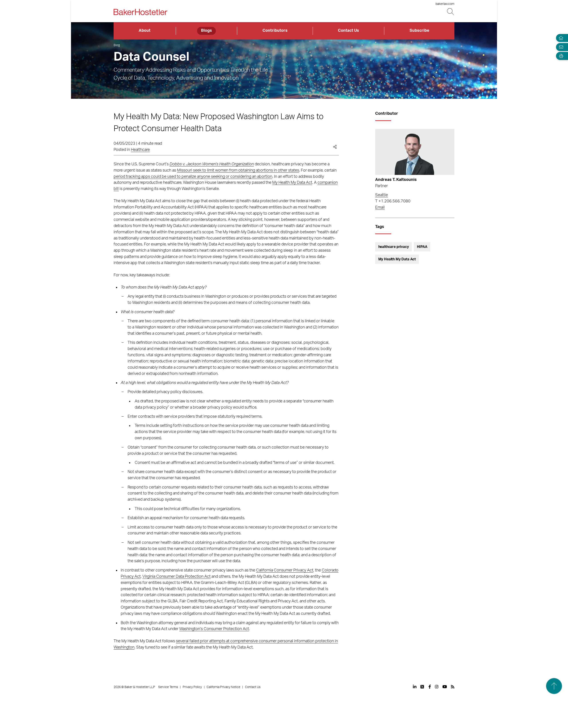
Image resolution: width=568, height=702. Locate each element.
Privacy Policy (192, 687)
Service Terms (168, 687)
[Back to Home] (140, 12)
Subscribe (419, 31)
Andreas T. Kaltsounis (396, 180)
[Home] (560, 38)
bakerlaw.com (445, 4)
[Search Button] (450, 11)
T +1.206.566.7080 (392, 201)
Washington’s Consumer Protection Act (214, 629)
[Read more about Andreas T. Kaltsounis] (414, 152)
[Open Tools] (560, 56)
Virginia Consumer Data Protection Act (176, 577)
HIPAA (422, 247)
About (144, 31)
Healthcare (140, 150)
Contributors (275, 31)
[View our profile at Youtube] (444, 687)
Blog (117, 45)
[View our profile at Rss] (452, 687)
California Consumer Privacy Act (284, 570)
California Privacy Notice (223, 687)
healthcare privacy (393, 247)
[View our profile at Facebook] (429, 687)
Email (380, 208)
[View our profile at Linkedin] (414, 687)
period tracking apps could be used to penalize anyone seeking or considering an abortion (193, 177)
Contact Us (348, 31)
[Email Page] (560, 47)
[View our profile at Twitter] (422, 687)
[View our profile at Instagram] (436, 687)
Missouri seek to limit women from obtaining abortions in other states (238, 170)
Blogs (206, 31)
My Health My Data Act (292, 183)
